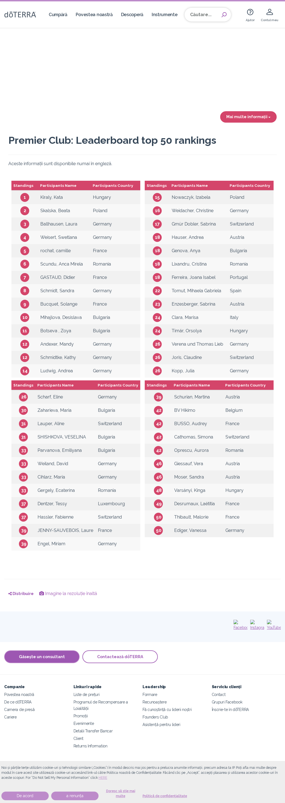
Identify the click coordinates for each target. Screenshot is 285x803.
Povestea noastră (94, 14)
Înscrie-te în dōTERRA (230, 709)
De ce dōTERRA (17, 702)
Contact (219, 694)
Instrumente (165, 14)
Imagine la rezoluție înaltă (70, 593)
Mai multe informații (247, 116)
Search (224, 14)
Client (78, 738)
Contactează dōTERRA (120, 656)
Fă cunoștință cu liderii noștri (166, 709)
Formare (149, 694)
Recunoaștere (154, 702)
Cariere (10, 717)
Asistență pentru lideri (161, 724)
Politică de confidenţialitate (164, 796)
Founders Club (155, 717)
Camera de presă (19, 709)
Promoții (80, 715)
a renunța (74, 796)
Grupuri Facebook (227, 702)
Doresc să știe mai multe (120, 793)
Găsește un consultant (42, 656)
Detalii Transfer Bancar (93, 730)
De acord (25, 796)
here (103, 778)
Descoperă (132, 14)
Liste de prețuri (86, 694)
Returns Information (90, 745)
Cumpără (58, 14)
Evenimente (83, 723)
